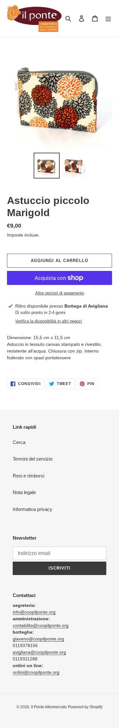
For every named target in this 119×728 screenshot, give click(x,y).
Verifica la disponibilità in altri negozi (48, 321)
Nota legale (24, 492)
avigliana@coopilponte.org (39, 652)
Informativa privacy (32, 509)
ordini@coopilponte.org (36, 672)
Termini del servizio (32, 459)
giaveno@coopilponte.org (38, 638)
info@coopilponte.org (34, 612)
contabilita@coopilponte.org (41, 625)
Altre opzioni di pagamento (59, 293)
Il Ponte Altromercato (49, 707)
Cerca (19, 442)
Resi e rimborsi (28, 475)
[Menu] (108, 18)
